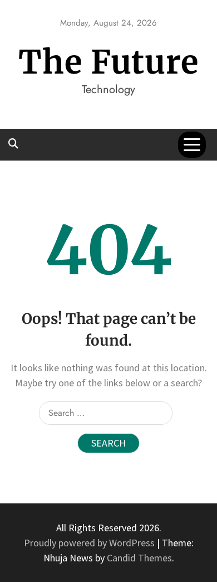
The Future (108, 62)
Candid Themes (139, 557)
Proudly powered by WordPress (90, 542)
